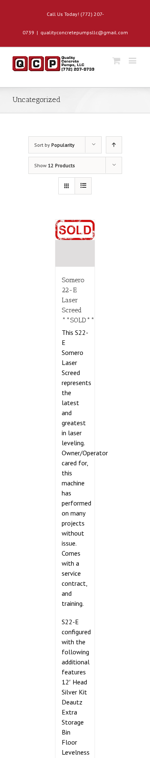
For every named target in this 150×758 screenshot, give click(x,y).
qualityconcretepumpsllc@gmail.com (84, 32)
